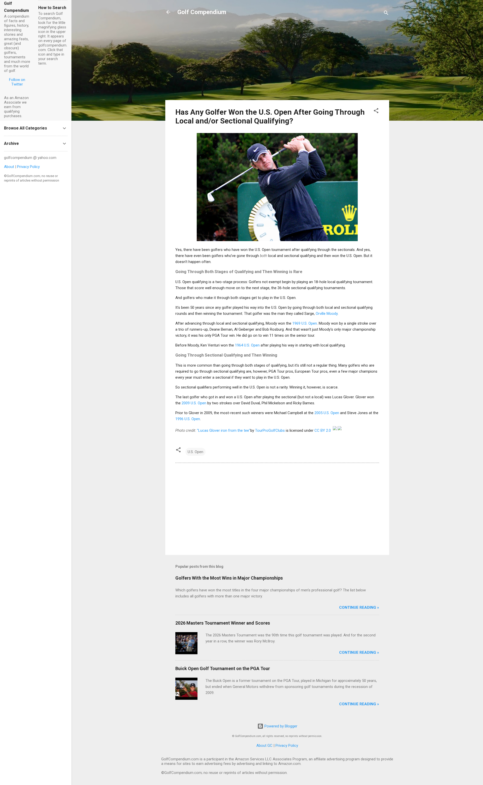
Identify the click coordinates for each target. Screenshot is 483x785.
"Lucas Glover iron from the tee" (223, 430)
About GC (264, 745)
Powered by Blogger (280, 726)
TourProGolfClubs (270, 430)
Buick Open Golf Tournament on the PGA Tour (222, 668)
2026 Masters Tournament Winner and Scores (222, 623)
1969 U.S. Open (304, 323)
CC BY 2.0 (322, 430)
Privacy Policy (286, 745)
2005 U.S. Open (326, 413)
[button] (376, 111)
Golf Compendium (201, 12)
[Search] (386, 13)
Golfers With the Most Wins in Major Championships (229, 578)
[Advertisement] (277, 61)
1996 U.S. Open (187, 419)
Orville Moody (327, 313)
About (9, 166)
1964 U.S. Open (247, 345)
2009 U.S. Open (194, 403)
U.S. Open (195, 452)
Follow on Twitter (17, 81)
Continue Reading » (359, 607)
